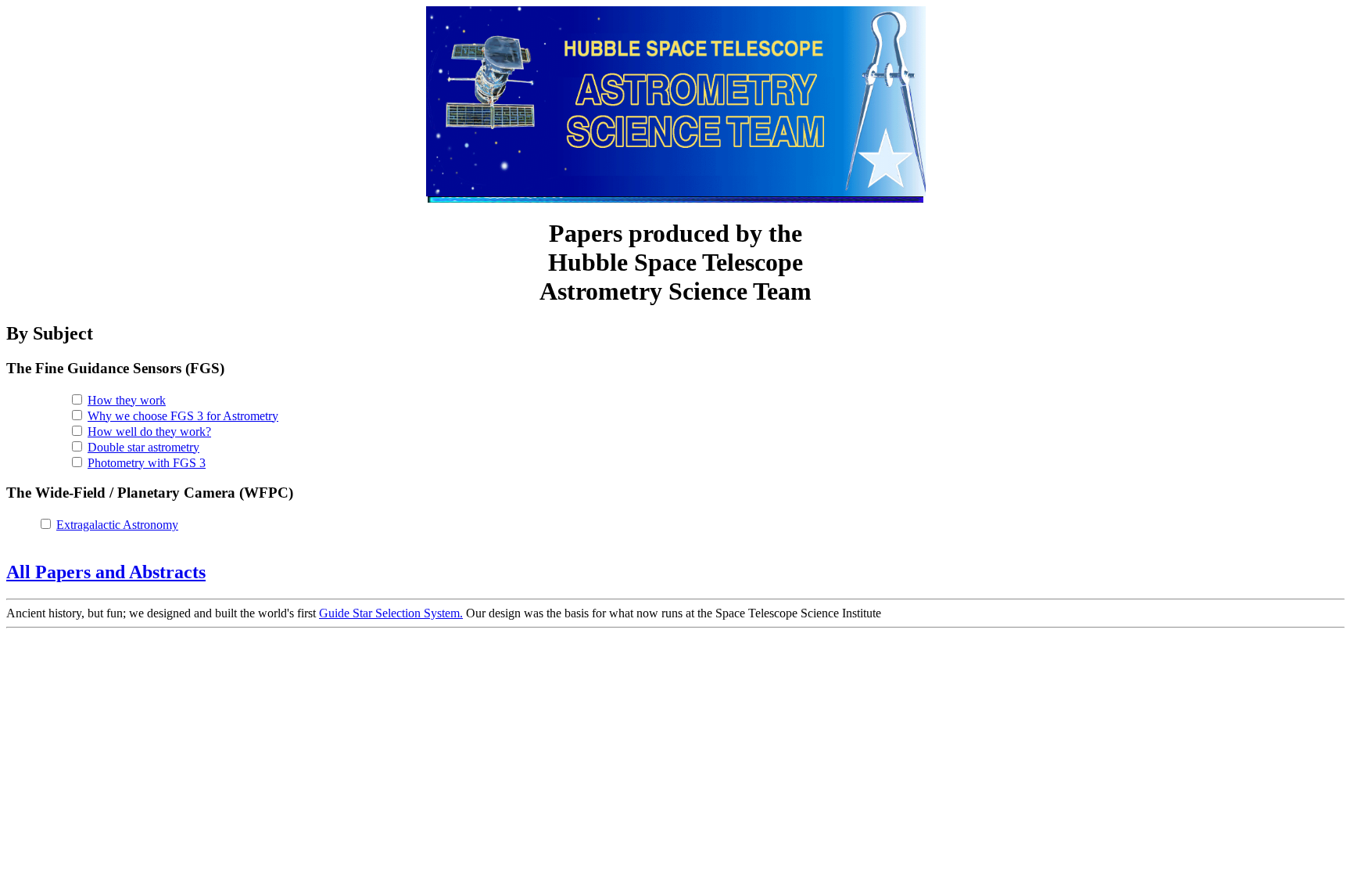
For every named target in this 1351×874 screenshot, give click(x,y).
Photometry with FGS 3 (147, 462)
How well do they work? (149, 431)
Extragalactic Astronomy (117, 524)
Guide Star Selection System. (391, 613)
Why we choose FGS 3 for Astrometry (183, 416)
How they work (127, 400)
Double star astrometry (143, 447)
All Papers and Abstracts (106, 572)
